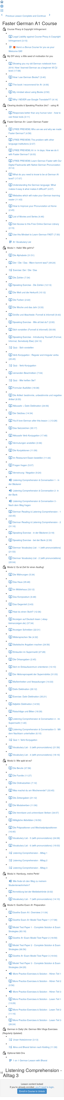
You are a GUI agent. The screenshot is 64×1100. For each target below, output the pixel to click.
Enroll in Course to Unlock (32, 1091)
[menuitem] (2, 7)
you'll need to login (44, 1087)
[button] (2, 2)
